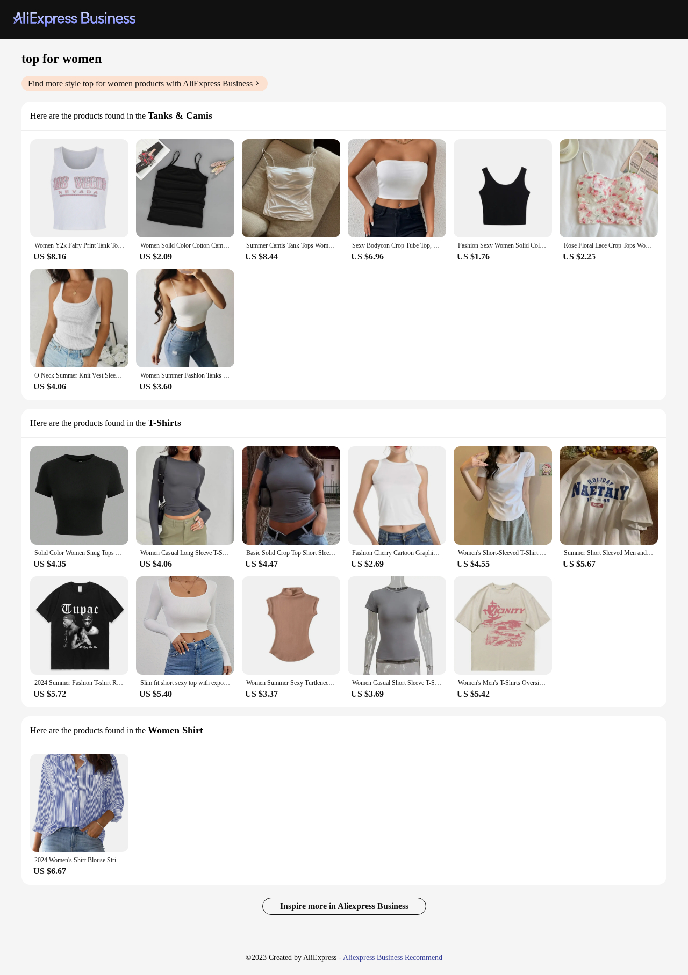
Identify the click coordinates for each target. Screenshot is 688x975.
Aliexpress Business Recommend (392, 958)
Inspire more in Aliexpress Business (344, 906)
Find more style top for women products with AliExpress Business (140, 83)
